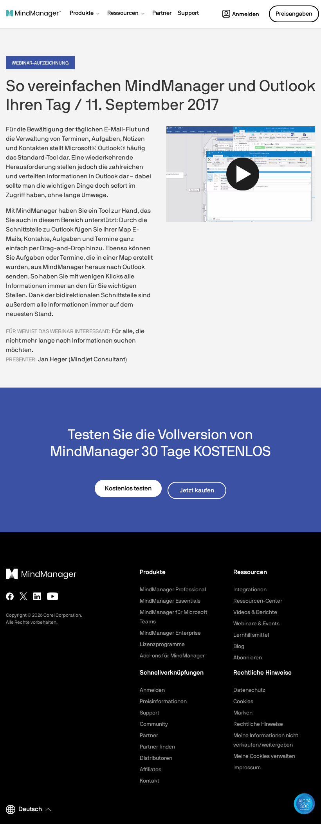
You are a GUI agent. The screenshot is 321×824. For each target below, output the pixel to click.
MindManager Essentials (170, 601)
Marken (242, 713)
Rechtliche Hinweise (258, 724)
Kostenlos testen (128, 488)
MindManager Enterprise (170, 633)
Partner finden (157, 747)
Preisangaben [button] (294, 14)
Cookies (243, 701)
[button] (85, 14)
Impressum (247, 767)
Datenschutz (249, 690)
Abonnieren (247, 658)
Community (154, 724)
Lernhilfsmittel (251, 635)
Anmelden (245, 14)
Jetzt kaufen (197, 490)
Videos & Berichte (255, 612)
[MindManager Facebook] (10, 596)
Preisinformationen (163, 701)
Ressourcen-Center (257, 601)
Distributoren (156, 758)
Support (149, 713)
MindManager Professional (173, 589)
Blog (238, 646)
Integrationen (250, 589)
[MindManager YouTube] (52, 596)
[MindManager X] (23, 596)
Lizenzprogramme (162, 644)
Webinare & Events (256, 624)
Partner (149, 735)
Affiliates (150, 769)
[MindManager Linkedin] (37, 596)
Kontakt (149, 781)
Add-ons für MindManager (172, 656)
